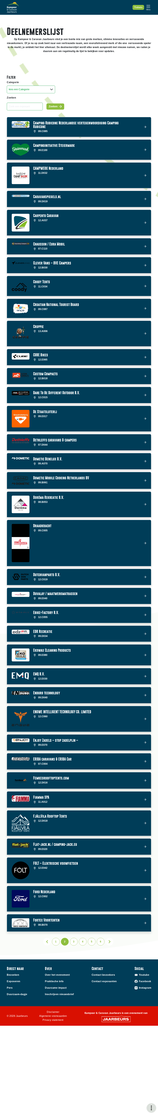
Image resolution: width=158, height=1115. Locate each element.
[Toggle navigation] (148, 7)
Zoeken (11, 97)
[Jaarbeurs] (116, 1019)
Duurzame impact (56, 987)
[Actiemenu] (151, 1108)
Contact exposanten (104, 981)
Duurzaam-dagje (17, 994)
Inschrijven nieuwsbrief (59, 994)
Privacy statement (53, 1020)
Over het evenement (57, 975)
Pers (9, 987)
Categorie (13, 82)
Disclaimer (53, 1012)
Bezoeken (13, 975)
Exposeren (13, 981)
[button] (79, 127)
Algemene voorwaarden (53, 1016)
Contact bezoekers (103, 975)
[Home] (13, 7)
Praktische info (54, 981)
